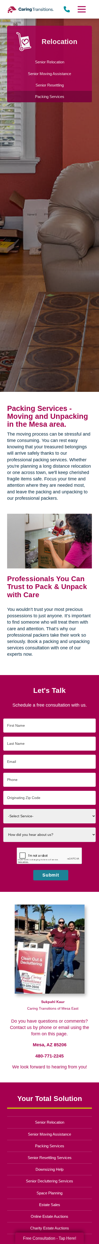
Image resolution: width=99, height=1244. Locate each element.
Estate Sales (49, 1205)
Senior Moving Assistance (49, 1134)
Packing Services (49, 1146)
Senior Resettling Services (50, 1157)
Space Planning (49, 1193)
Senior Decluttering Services (49, 1181)
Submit (50, 875)
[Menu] (81, 9)
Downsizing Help (49, 1169)
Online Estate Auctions (49, 1216)
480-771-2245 (49, 1056)
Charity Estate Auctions (49, 1228)
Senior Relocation (49, 1122)
